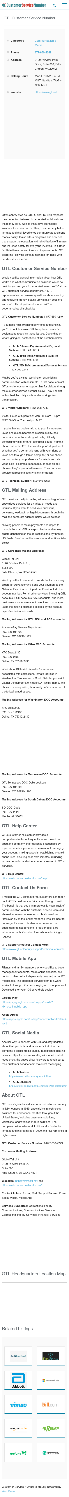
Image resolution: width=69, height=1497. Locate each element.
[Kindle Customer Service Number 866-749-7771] (18, 1428)
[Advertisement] (35, 127)
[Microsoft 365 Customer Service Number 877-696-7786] (51, 1380)
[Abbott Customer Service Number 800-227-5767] (18, 1380)
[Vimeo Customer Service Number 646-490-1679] (18, 1404)
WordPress (8, 1491)
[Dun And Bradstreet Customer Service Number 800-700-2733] (18, 1356)
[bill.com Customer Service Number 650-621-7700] (51, 1404)
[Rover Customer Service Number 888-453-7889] (51, 1428)
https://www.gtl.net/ (46, 92)
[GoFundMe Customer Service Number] (18, 1452)
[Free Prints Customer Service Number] (51, 1356)
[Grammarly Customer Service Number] (51, 1452)
